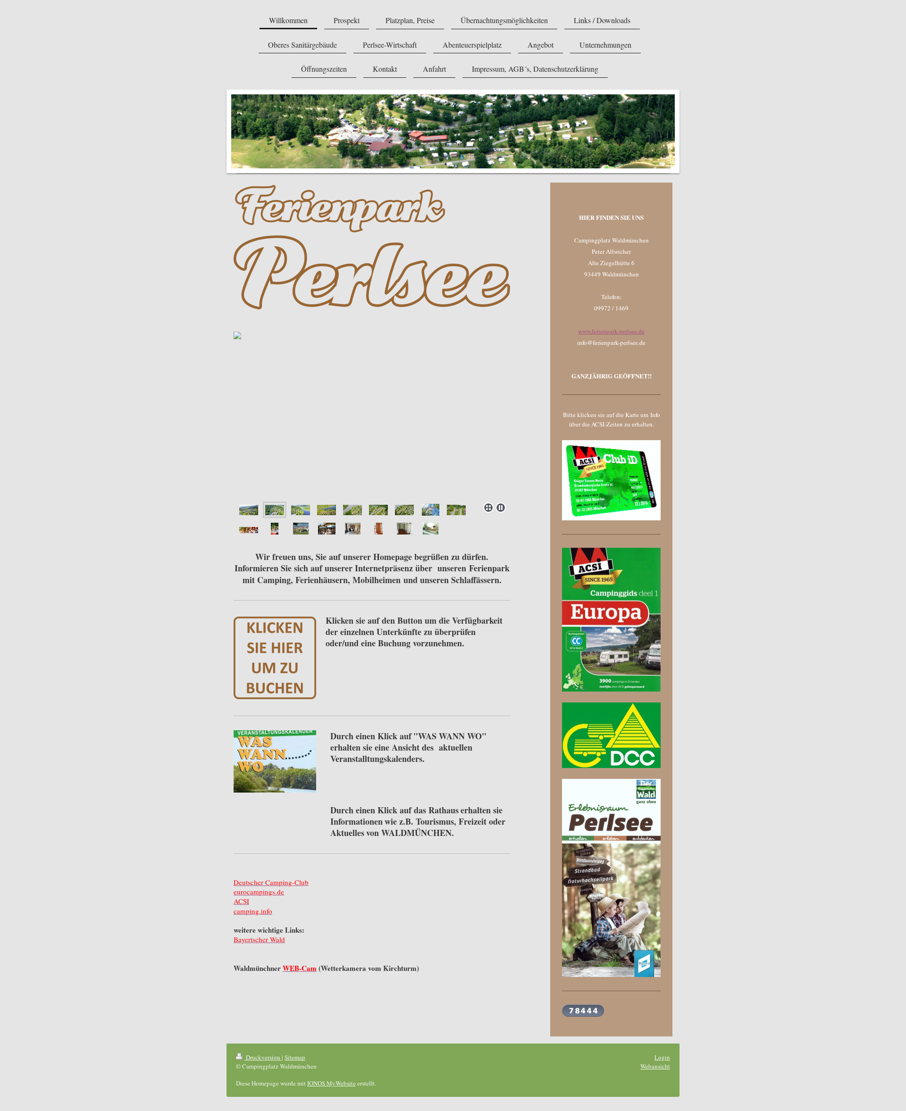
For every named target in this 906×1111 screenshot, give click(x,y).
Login (662, 1057)
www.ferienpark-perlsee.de (611, 331)
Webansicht (655, 1066)
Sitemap (295, 1057)
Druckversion (263, 1057)
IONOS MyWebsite (331, 1083)
